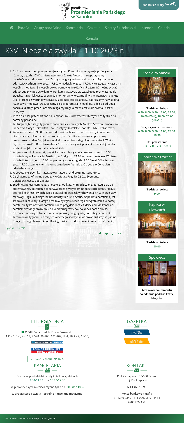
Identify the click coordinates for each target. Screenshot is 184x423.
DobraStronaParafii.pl (28, 418)
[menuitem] (14, 27)
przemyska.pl (48, 418)
